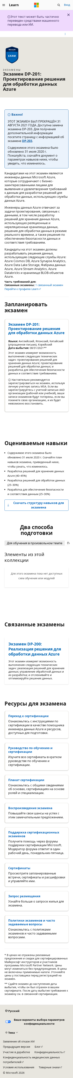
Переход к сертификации (28, 716)
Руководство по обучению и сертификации (30, 750)
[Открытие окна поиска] (59, 5)
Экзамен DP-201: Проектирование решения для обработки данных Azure (36, 328)
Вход (67, 5)
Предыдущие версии (16, 1046)
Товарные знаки (49, 1067)
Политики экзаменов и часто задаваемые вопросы (31, 922)
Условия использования (18, 1067)
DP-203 (27, 141)
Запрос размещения (24, 896)
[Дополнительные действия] (65, 34)
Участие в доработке (16, 1052)
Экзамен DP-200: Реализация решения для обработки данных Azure (34, 649)
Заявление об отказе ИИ (19, 1041)
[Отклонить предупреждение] (69, 15)
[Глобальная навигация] (3, 5)
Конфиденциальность (48, 1052)
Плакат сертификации (26, 780)
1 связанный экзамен (49, 285)
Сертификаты (19, 868)
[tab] (34, 543)
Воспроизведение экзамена (30, 808)
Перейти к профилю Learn (21, 289)
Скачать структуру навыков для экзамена (38, 505)
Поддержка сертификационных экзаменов (33, 834)
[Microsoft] (36, 5)
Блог (37, 1046)
